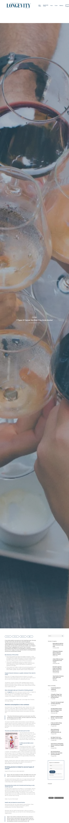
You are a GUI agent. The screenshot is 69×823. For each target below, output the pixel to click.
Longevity (9, 692)
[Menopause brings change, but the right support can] (61, 787)
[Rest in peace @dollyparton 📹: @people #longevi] (56, 787)
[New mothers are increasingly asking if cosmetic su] (50, 794)
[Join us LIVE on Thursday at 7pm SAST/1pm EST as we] (61, 791)
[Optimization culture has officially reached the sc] (56, 794)
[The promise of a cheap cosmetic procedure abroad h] (50, 787)
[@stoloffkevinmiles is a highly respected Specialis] (50, 791)
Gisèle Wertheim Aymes (35, 322)
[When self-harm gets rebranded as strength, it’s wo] (56, 791)
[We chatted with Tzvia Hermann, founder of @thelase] (61, 794)
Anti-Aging (34, 317)
